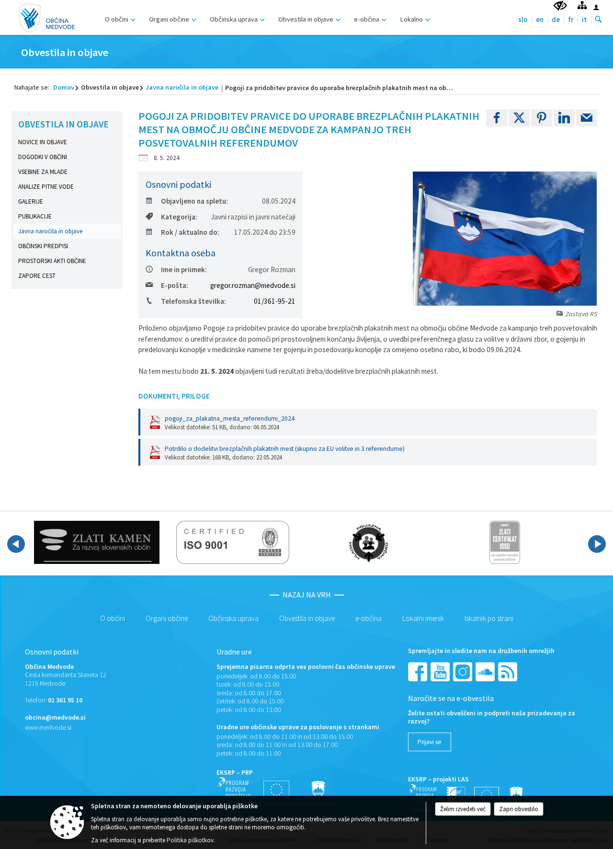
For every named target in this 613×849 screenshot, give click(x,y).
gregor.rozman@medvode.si (252, 285)
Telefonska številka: (193, 301)
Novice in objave (42, 142)
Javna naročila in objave (182, 87)
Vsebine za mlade (43, 172)
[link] (496, 117)
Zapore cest (37, 276)
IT (584, 19)
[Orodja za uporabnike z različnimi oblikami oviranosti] (560, 6)
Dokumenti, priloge (174, 396)
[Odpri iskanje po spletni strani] (598, 19)
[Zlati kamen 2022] (96, 542)
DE (556, 19)
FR (571, 19)
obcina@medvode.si (55, 717)
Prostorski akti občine (52, 261)
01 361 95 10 (65, 700)
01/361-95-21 (274, 301)
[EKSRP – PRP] (276, 791)
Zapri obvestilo (518, 809)
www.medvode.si (48, 727)
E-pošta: (174, 285)
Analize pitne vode (46, 187)
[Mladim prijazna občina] (368, 542)
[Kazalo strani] (582, 5)
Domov (63, 87)
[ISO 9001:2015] (233, 542)
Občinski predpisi (43, 246)
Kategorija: (179, 216)
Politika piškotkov (190, 840)
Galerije (30, 201)
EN (540, 19)
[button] (16, 544)
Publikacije (35, 216)
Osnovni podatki (52, 651)
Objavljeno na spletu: (194, 201)
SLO (523, 19)
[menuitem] (119, 18)
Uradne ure (234, 651)
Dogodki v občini (42, 157)
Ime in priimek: (184, 269)
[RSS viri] (508, 671)
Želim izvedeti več (463, 809)
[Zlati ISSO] (505, 542)
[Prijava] (596, 7)
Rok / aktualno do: (190, 232)
